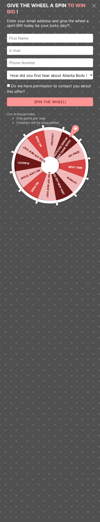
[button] (94, 6)
